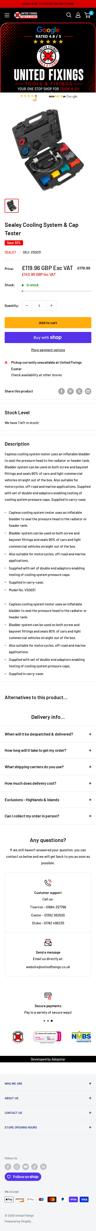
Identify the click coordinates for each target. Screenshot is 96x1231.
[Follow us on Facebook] (8, 1167)
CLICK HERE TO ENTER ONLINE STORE (48, 4)
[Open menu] (7, 15)
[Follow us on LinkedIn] (43, 1167)
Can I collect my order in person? (32, 815)
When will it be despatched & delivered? (39, 734)
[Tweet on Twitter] (79, 390)
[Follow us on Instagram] (17, 1167)
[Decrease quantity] (27, 305)
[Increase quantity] (51, 305)
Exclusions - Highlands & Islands (32, 799)
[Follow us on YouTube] (25, 1167)
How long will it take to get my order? (35, 750)
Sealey (10, 252)
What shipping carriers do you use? (34, 766)
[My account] (78, 15)
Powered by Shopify (18, 1221)
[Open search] (69, 15)
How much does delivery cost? (30, 783)
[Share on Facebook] (61, 390)
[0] (87, 15)
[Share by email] (88, 390)
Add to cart (48, 322)
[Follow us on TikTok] (34, 1167)
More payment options (48, 350)
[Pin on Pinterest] (70, 390)
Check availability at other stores (36, 375)
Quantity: (12, 305)
